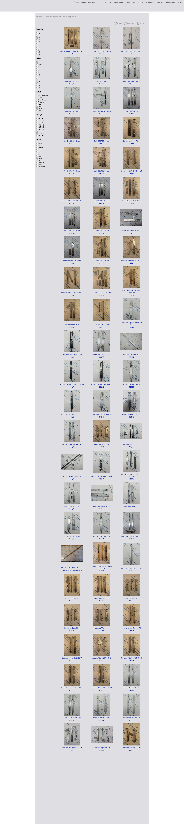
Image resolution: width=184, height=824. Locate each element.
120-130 (41, 121)
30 (39, 88)
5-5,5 (40, 64)
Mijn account (118, 2)
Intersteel (41, 167)
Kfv (39, 154)
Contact (108, 2)
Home (83, 2)
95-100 (40, 119)
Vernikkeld (42, 100)
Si (39, 160)
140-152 (41, 123)
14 (39, 81)
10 (39, 75)
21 (39, 44)
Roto (40, 156)
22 (39, 46)
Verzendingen (131, 2)
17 (39, 35)
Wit (39, 104)
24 (39, 50)
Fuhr (40, 150)
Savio (40, 158)
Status (140, 2)
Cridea (40, 143)
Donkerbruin (43, 96)
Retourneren (170, 2)
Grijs (40, 98)
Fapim (40, 148)
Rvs (39, 110)
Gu (39, 152)
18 (39, 37)
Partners (160, 2)
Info (101, 2)
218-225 (41, 131)
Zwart (40, 108)
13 (39, 79)
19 (39, 39)
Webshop (91, 2)
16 (39, 33)
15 (39, 83)
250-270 (41, 133)
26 (39, 54)
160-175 (41, 125)
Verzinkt (41, 102)
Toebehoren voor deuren (53, 17)
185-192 (41, 127)
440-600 (41, 135)
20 (39, 42)
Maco (40, 165)
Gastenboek (149, 2)
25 (39, 52)
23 (39, 48)
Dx (39, 146)
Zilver (40, 106)
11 (39, 77)
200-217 (41, 129)
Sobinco (41, 162)
